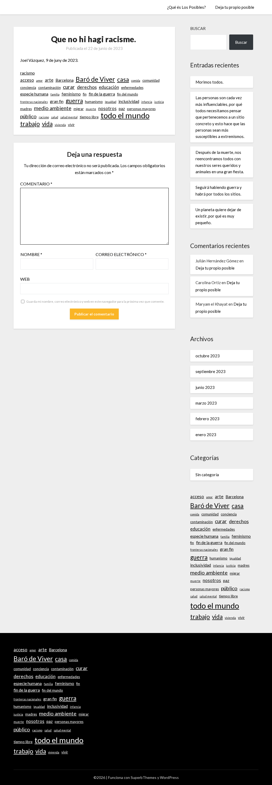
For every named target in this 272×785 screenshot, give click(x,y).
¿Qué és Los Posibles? (186, 7)
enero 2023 (206, 434)
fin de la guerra (102, 94)
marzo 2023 (206, 403)
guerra (74, 101)
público (28, 116)
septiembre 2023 (211, 371)
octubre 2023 (208, 355)
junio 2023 (205, 387)
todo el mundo (125, 115)
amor (39, 80)
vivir (71, 125)
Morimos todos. (209, 82)
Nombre (31, 254)
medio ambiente (52, 108)
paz (122, 108)
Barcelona (65, 80)
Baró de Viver (95, 79)
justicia (159, 101)
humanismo (94, 101)
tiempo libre (89, 117)
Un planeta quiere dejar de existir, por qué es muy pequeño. (218, 216)
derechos (87, 87)
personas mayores (141, 109)
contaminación (49, 87)
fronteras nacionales (34, 101)
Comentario (36, 183)
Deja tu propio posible (234, 7)
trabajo (30, 123)
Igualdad (110, 101)
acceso (27, 80)
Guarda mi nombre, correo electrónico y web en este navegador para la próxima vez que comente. (95, 301)
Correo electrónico (121, 254)
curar (69, 87)
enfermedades (132, 87)
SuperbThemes (143, 777)
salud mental (69, 117)
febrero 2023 (207, 418)
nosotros (107, 108)
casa (123, 79)
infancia (146, 101)
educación (109, 87)
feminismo (71, 94)
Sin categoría (207, 474)
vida (47, 124)
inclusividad (128, 101)
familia (55, 94)
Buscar (198, 28)
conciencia (28, 87)
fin (85, 94)
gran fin (56, 101)
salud (54, 117)
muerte (91, 109)
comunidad (151, 80)
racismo (27, 72)
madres (26, 109)
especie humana (34, 94)
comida (135, 80)
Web (25, 278)
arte (49, 80)
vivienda (60, 125)
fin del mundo (127, 94)
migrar (79, 109)
